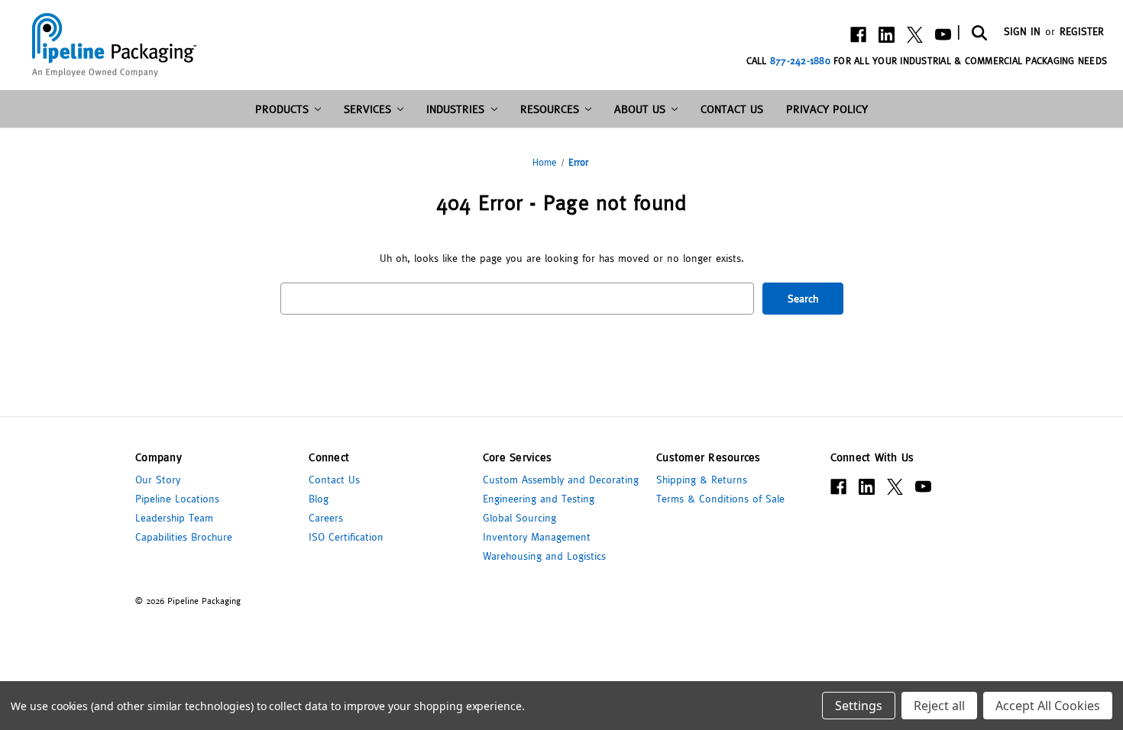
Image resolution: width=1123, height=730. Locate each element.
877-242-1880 (800, 60)
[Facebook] (858, 35)
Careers (326, 518)
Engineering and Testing (538, 499)
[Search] (978, 32)
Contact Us (732, 108)
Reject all (939, 705)
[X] (915, 35)
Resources (549, 108)
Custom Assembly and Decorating (561, 479)
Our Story (157, 479)
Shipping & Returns (701, 479)
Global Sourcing (519, 518)
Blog (318, 499)
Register (1082, 31)
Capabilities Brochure (183, 537)
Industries (455, 108)
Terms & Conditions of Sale (720, 499)
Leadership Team (174, 518)
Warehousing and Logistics (544, 556)
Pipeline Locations (177, 499)
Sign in (1022, 31)
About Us (639, 108)
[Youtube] (943, 35)
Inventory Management (537, 537)
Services (367, 108)
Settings (858, 705)
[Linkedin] (887, 35)
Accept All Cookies (1047, 705)
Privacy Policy (827, 108)
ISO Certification (346, 537)
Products (282, 108)
